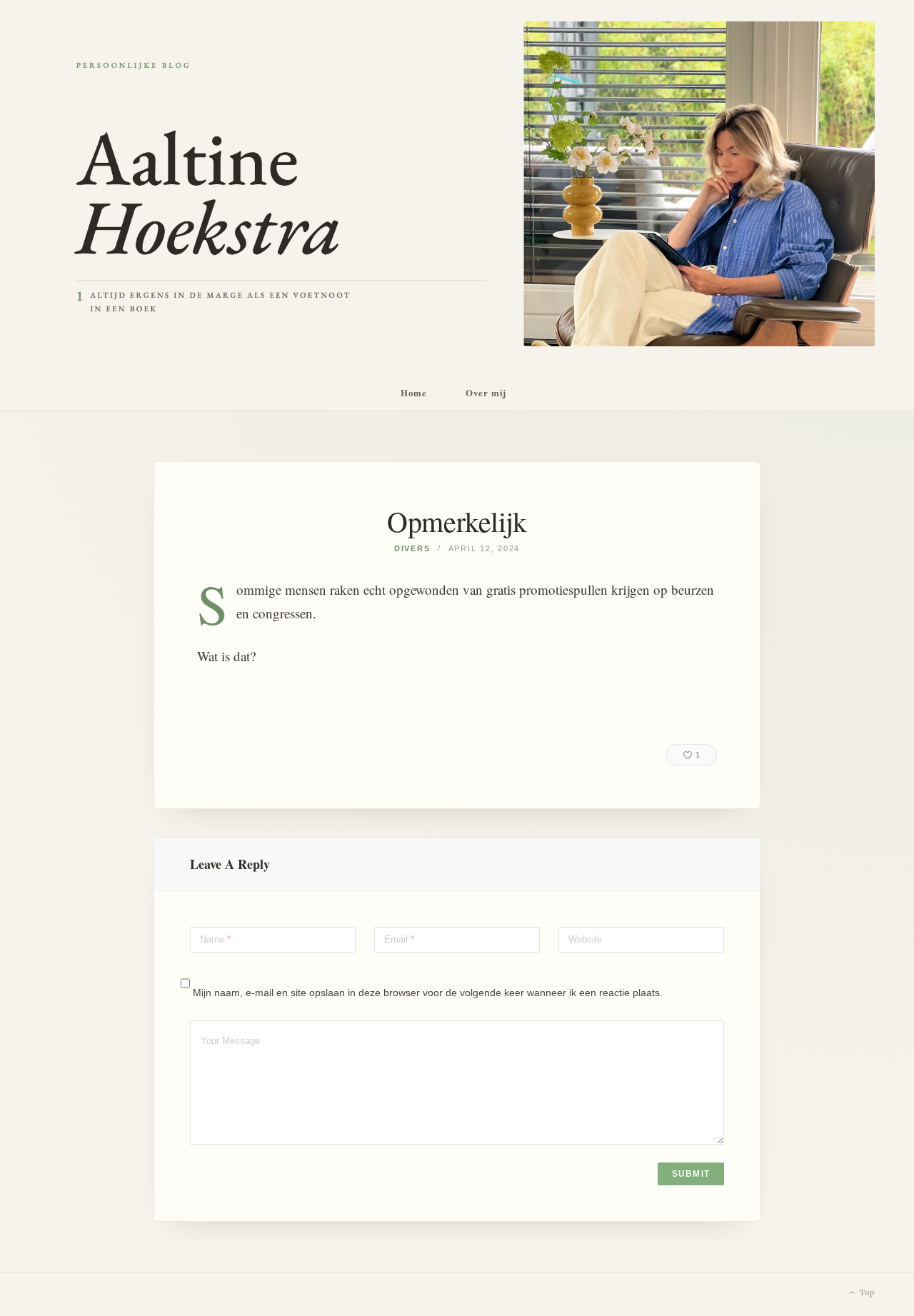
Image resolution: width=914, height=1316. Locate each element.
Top (866, 1293)
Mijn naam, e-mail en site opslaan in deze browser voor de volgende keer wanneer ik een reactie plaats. (428, 992)
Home (414, 392)
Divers (412, 548)
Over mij (486, 392)
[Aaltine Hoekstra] (457, 186)
